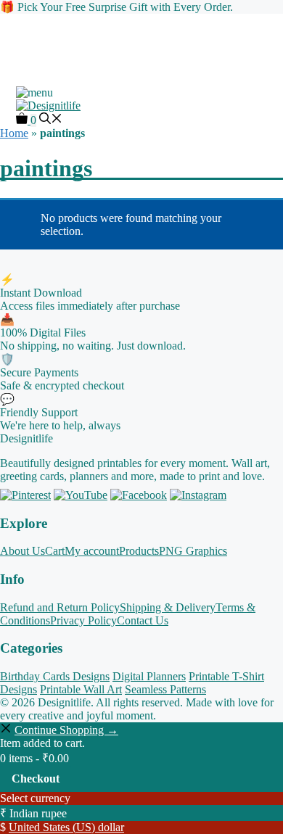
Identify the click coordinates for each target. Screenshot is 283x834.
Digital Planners (149, 676)
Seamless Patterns (165, 689)
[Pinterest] (25, 495)
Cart (55, 551)
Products (139, 551)
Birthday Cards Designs (55, 676)
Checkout (36, 778)
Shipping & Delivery (168, 607)
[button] (50, 120)
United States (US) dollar (66, 827)
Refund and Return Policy (60, 607)
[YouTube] (80, 495)
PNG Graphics (193, 551)
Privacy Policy (83, 620)
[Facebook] (138, 495)
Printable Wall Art (81, 689)
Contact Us (142, 620)
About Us (22, 551)
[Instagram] (198, 495)
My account (92, 551)
